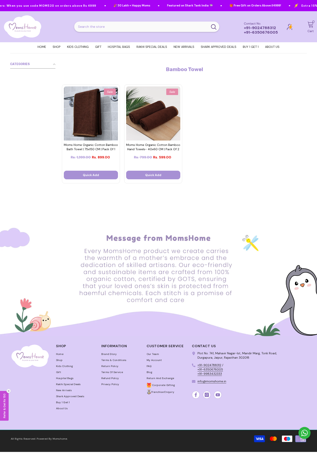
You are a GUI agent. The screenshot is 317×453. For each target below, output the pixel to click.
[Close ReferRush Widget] (8, 391)
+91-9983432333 (210, 374)
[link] (158, 275)
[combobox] (141, 27)
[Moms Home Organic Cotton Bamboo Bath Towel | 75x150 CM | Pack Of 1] (91, 113)
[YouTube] (218, 395)
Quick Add (91, 175)
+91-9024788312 (209, 365)
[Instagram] (207, 395)
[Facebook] (196, 395)
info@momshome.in (212, 381)
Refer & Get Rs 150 (4, 406)
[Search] (146, 27)
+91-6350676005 (210, 369)
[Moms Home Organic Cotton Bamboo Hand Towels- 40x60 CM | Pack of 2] (153, 113)
